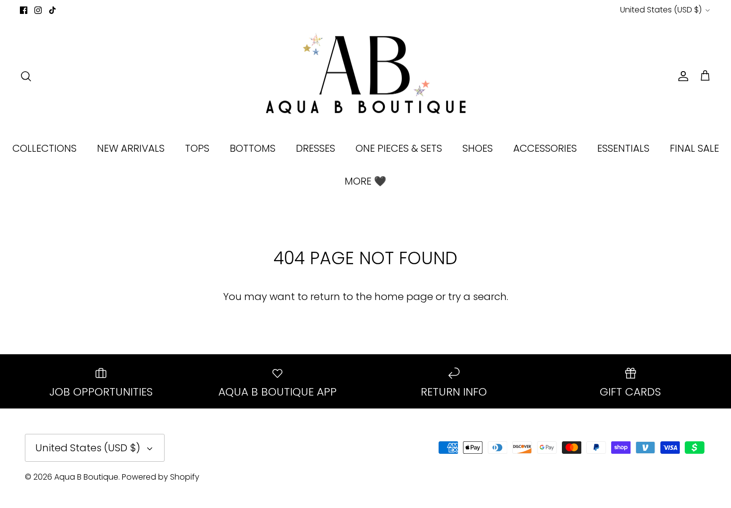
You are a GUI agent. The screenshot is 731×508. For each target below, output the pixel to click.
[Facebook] (23, 10)
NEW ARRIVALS (131, 148)
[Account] (681, 76)
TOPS (197, 148)
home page (403, 297)
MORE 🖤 (365, 181)
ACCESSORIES (545, 148)
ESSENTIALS (623, 148)
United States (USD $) (661, 9)
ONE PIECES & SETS (399, 148)
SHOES (477, 148)
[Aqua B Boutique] (366, 76)
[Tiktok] (52, 10)
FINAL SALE (694, 148)
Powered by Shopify (160, 477)
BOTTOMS (252, 148)
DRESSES (315, 148)
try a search (477, 297)
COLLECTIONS (44, 148)
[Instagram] (38, 10)
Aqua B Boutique (86, 477)
